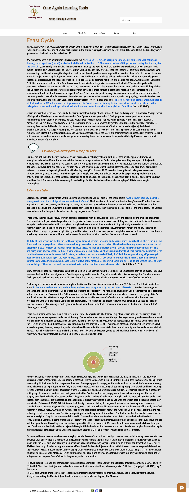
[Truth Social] (96, 490)
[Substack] (92, 490)
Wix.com (79, 491)
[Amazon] (100, 490)
